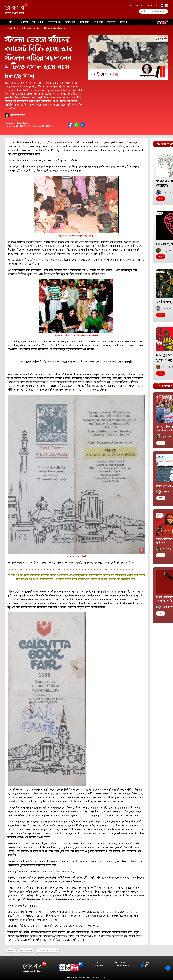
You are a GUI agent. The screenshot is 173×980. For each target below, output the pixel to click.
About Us (98, 962)
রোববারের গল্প (53, 22)
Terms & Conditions (122, 965)
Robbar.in (9, 28)
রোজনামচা (84, 22)
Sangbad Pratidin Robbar (47, 950)
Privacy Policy (120, 962)
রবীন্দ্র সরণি (37, 22)
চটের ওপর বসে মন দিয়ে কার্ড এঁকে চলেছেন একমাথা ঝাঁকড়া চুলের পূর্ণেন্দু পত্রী (97, 362)
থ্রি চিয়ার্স (24, 22)
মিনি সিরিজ (70, 22)
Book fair (10, 950)
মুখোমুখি (111, 22)
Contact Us (99, 965)
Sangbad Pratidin (26, 950)
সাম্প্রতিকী (98, 22)
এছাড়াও (123, 22)
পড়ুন (160, 198)
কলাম (10, 22)
